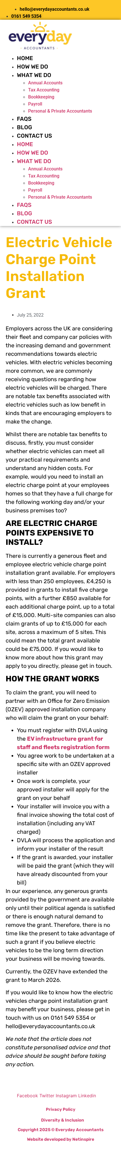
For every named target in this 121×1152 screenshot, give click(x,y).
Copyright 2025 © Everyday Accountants (61, 1129)
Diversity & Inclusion (62, 1120)
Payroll (35, 104)
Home (25, 58)
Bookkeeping (41, 97)
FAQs (24, 118)
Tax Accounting (43, 90)
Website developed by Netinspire (60, 1139)
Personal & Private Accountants (60, 111)
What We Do (34, 75)
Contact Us (34, 135)
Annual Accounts (45, 82)
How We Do (32, 66)
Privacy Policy (60, 1109)
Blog (24, 127)
